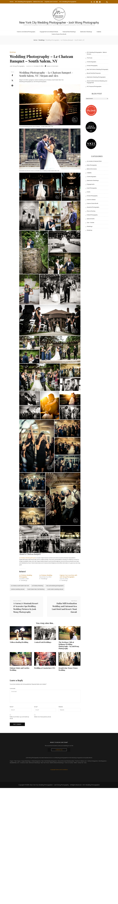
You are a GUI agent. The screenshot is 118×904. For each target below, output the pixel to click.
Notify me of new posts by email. (42, 717)
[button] (40, 187)
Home (11, 2)
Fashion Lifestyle (91, 199)
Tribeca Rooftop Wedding (19, 642)
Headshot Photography (93, 207)
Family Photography (92, 65)
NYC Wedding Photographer (67, 2)
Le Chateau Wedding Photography (25, 576)
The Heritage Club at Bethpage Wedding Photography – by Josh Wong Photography (69, 645)
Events (88, 192)
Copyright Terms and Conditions (59, 769)
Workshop (89, 230)
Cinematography (91, 62)
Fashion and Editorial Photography (26, 31)
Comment (12, 688)
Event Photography (92, 188)
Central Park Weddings (42, 642)
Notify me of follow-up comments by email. (19, 717)
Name (11, 706)
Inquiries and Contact (51, 2)
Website (61, 706)
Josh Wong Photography (17, 66)
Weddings (13, 52)
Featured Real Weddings (69, 31)
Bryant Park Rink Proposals (94, 73)
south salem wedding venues (55, 589)
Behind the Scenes (92, 169)
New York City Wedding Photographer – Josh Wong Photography (59, 22)
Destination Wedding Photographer (96, 77)
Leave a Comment (52, 66)
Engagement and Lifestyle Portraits (49, 31)
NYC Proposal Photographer (94, 86)
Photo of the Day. (91, 211)
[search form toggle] (107, 2)
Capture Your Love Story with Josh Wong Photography (68, 576)
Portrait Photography (92, 215)
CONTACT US (59, 750)
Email (36, 706)
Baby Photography (92, 165)
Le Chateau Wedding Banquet (27, 558)
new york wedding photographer (54, 585)
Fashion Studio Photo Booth (59, 34)
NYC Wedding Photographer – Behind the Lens (29, 2)
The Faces (89, 58)
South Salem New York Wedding (35, 589)
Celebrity (99, 31)
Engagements (90, 184)
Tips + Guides (90, 222)
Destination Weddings (86, 31)
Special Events (91, 218)
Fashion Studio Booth (92, 203)
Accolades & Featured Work (94, 161)
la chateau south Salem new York (20, 585)
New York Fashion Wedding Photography (97, 69)
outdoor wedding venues (17, 589)
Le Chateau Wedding (45, 575)
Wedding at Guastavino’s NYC (44, 668)
